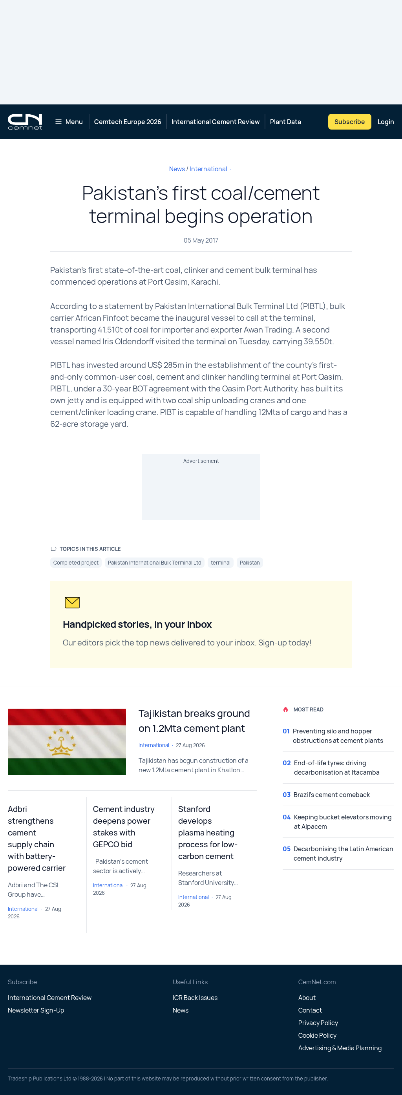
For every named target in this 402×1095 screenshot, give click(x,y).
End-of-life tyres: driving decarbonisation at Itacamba (337, 768)
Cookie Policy (317, 1035)
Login (386, 121)
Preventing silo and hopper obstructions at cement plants (338, 736)
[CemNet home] (25, 122)
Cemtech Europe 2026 (127, 121)
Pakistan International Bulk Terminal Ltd (154, 562)
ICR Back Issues (195, 997)
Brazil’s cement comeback (332, 794)
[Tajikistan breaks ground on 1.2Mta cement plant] (67, 742)
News (177, 169)
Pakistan (250, 562)
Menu (74, 121)
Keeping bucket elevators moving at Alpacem (343, 822)
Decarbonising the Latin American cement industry (343, 854)
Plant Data (285, 121)
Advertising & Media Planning (340, 1048)
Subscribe (349, 121)
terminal (220, 562)
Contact (310, 1010)
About (307, 997)
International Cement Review (216, 121)
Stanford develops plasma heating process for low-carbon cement (208, 832)
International (208, 169)
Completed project (76, 562)
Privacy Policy (318, 1022)
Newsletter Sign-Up (36, 1010)
